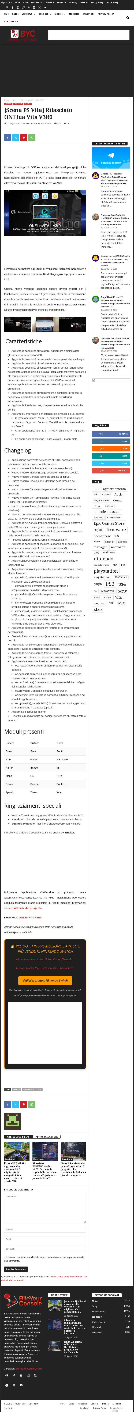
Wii (111, 603)
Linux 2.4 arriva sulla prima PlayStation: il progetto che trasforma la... (73, 1347)
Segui (124, 441)
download (98, 517)
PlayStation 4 (121, 577)
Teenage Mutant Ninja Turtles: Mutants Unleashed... (45, 968)
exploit (98, 530)
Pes (123, 565)
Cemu (117, 500)
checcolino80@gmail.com (29, 1368)
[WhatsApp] (31, 137)
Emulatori (84, 2)
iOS (116, 536)
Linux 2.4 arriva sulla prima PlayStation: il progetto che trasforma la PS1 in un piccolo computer (73, 1169)
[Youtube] (45, 7)
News (15, 100)
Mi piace (123, 434)
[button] (128, 18)
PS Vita (18, 104)
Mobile (60, 2)
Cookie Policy (112, 2)
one (115, 564)
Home (17, 2)
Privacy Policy (97, 2)
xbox (98, 609)
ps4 (122, 584)
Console (48, 2)
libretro (122, 541)
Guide (25, 2)
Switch (97, 597)
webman (99, 603)
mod (96, 552)
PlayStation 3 (102, 577)
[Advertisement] (88, 35)
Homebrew (38, 1159)
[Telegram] (34, 7)
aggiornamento (114, 489)
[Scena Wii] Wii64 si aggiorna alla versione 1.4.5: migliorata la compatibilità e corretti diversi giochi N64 (15, 1172)
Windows (35, 2)
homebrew (102, 536)
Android (106, 494)
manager (100, 547)
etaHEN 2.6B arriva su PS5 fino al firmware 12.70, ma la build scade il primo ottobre (115, 221)
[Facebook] (12, 7)
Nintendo (97, 1327)
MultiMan (109, 552)
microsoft (118, 547)
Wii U (121, 603)
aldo (96, 494)
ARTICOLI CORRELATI (19, 1137)
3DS (96, 489)
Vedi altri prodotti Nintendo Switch (45, 980)
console (100, 512)
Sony (28, 104)
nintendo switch (101, 565)
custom (115, 512)
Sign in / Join (6, 2)
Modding (73, 2)
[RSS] (29, 7)
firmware (116, 529)
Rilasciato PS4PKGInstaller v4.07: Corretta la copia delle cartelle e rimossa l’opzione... (75, 1327)
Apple (118, 494)
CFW (97, 506)
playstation (29, 1089)
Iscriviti (123, 470)
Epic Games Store (109, 523)
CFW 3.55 (109, 506)
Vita (39, 1089)
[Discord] (7, 7)
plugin (98, 584)
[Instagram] (18, 7)
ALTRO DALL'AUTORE (47, 1137)
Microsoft (97, 1332)
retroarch (107, 591)
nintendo (103, 558)
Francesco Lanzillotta (111, 215)
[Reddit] (23, 7)
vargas (107, 597)
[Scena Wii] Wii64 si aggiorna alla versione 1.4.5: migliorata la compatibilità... (75, 1306)
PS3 (110, 584)
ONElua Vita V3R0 (30, 917)
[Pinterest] (23, 137)
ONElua (16, 1089)
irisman (97, 542)
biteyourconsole (101, 500)
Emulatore (114, 517)
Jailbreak (109, 542)
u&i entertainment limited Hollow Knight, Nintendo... (45, 959)
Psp (95, 591)
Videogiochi (98, 1322)
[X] (39, 7)
